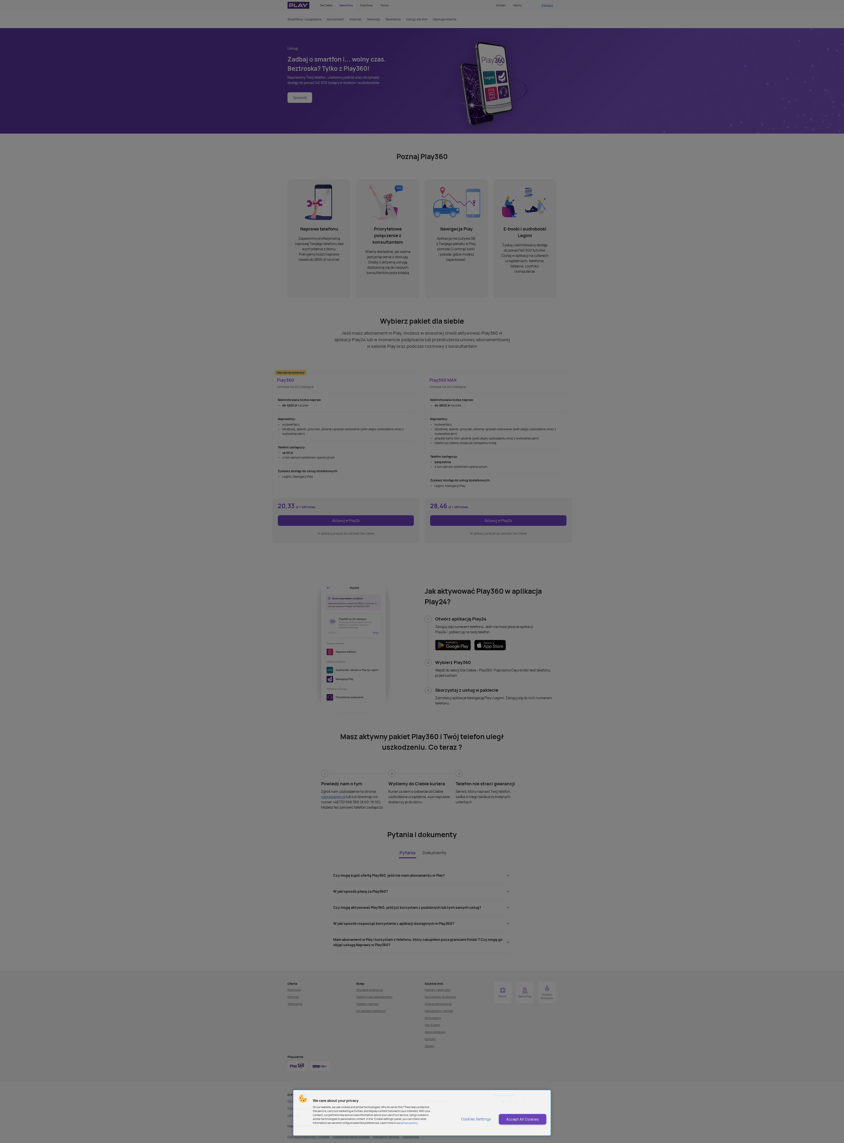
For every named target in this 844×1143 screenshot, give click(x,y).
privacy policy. (409, 1123)
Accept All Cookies (522, 1119)
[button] (302, 1098)
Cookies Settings (476, 1119)
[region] (422, 1113)
